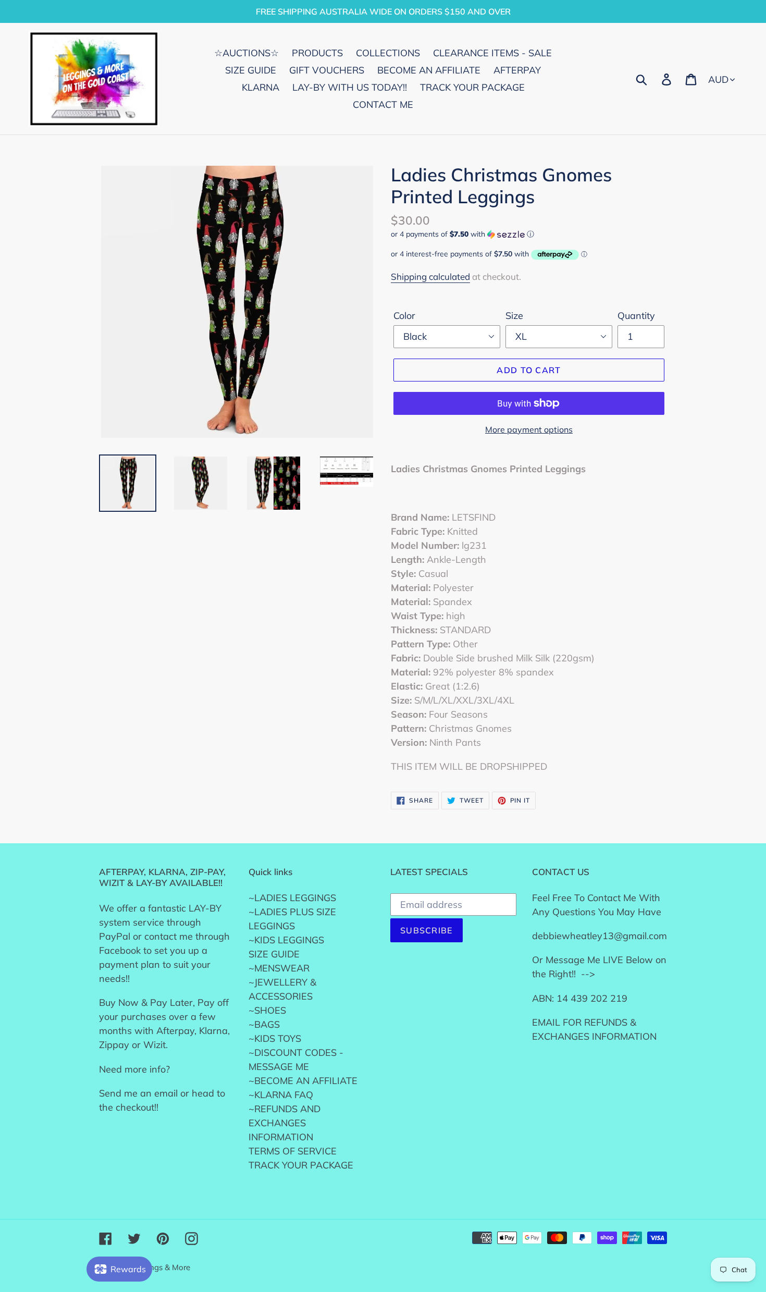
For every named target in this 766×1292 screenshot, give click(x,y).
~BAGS (264, 1024)
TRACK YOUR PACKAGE (301, 1165)
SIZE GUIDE (274, 954)
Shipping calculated (430, 276)
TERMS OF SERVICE (293, 1151)
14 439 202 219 (592, 998)
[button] (529, 234)
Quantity (636, 316)
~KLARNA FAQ (281, 1095)
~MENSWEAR (279, 968)
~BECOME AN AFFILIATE (303, 1081)
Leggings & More (160, 1267)
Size (514, 316)
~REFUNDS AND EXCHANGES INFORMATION (284, 1123)
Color (404, 316)
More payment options (529, 429)
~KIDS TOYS (275, 1038)
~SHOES (267, 1010)
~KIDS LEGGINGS (286, 940)
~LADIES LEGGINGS (292, 898)
